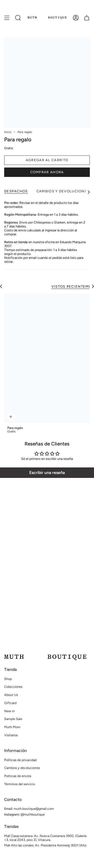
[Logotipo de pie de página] (45, 657)
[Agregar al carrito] (10, 416)
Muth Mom (12, 727)
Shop (8, 679)
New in (9, 711)
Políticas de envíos (17, 776)
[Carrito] (86, 18)
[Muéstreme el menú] (7, 18)
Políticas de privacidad (20, 760)
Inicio (7, 132)
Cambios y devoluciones (22, 768)
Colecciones (13, 687)
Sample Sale (13, 719)
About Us (11, 695)
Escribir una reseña (47, 472)
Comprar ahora (47, 172)
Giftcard (10, 703)
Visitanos (11, 735)
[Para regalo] (47, 358)
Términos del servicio (19, 784)
